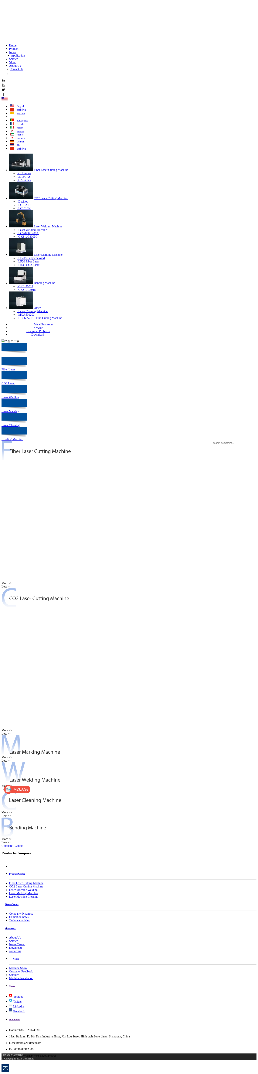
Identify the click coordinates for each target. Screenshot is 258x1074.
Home (12, 45)
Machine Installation (21, 978)
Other (37, 307)
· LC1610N (24, 208)
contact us (15, 951)
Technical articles (19, 920)
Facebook (19, 1011)
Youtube (18, 996)
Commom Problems (38, 331)
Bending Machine (44, 283)
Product (13, 48)
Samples (14, 974)
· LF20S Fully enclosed (31, 258)
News (12, 52)
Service (13, 58)
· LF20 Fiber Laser (28, 261)
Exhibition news (19, 917)
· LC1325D (24, 205)
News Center (17, 944)
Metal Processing (44, 324)
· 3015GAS (24, 176)
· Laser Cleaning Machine (32, 311)
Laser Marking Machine (48, 254)
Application (18, 55)
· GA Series (24, 180)
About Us (15, 65)
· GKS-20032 (25, 286)
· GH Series (24, 173)
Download (37, 334)
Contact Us (16, 69)
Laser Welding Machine (48, 226)
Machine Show (18, 968)
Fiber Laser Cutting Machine (51, 169)
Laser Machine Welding (23, 889)
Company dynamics (21, 913)
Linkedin (18, 1006)
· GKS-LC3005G (27, 236)
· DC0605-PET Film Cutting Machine (39, 318)
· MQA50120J (25, 314)
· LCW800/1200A (28, 233)
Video (12, 62)
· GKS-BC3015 (26, 289)
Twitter (17, 1001)
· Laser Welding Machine (32, 229)
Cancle (19, 845)
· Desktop (22, 201)
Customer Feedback (21, 971)
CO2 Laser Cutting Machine (51, 198)
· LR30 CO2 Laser (28, 264)
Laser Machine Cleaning (23, 896)
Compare (7, 845)
